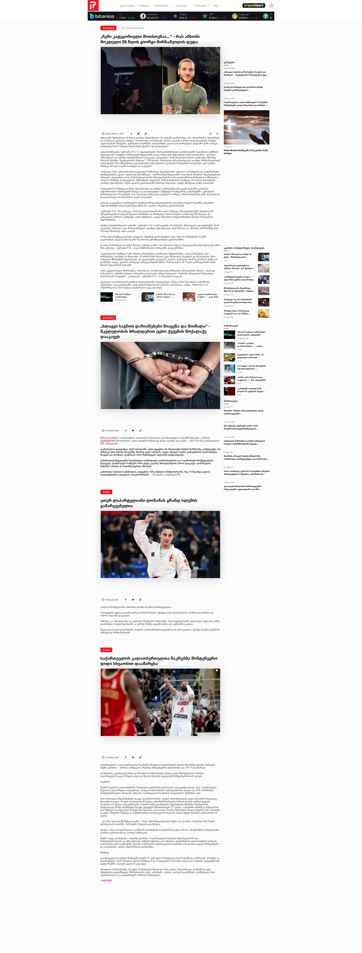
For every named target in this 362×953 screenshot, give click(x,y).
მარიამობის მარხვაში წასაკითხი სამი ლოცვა (246, 152)
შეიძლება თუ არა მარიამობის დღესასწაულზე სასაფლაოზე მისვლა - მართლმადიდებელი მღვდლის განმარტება (238, 301)
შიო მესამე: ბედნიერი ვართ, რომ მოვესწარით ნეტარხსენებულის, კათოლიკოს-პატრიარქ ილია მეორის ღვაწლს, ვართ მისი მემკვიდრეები (242, 427)
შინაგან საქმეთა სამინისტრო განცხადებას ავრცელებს (123, 295)
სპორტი (106, 492)
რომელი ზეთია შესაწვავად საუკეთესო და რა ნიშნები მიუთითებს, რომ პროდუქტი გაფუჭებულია (237, 312)
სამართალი (108, 28)
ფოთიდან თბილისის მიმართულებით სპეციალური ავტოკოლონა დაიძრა (242, 487)
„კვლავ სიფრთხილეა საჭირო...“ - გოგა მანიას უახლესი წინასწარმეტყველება (208, 295)
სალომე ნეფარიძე (135, 28)
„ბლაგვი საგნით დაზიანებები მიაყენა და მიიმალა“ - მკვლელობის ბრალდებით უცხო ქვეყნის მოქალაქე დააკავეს (246, 73)
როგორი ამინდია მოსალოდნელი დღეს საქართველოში (244, 412)
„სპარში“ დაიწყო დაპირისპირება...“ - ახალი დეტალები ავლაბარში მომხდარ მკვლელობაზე (252, 344)
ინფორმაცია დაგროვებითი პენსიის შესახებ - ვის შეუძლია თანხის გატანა (238, 267)
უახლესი (229, 62)
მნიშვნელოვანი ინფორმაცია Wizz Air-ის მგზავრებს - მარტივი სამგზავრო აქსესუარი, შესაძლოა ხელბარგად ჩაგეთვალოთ (239, 289)
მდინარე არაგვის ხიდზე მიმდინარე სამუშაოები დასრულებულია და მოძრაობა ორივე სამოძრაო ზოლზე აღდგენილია (245, 457)
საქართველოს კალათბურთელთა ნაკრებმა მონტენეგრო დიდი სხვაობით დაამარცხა (246, 103)
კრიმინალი (108, 317)
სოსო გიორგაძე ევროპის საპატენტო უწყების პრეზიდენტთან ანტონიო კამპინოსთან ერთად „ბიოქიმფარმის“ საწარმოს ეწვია (246, 473)
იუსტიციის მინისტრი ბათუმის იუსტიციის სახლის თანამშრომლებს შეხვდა (244, 442)
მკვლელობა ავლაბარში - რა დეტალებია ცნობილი (250, 355)
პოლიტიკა (144, 5)
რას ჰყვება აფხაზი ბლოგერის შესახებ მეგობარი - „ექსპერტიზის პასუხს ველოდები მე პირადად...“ (252, 367)
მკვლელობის (108, 440)
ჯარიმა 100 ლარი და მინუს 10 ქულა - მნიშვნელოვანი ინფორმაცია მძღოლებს (167, 295)
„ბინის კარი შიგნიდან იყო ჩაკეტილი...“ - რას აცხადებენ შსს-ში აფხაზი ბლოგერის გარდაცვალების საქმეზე (251, 378)
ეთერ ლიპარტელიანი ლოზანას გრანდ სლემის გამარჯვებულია (243, 88)
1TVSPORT (106, 880)
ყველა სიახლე (127, 5)
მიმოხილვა (231, 400)
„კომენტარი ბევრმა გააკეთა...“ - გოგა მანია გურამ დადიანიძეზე (239, 278)
